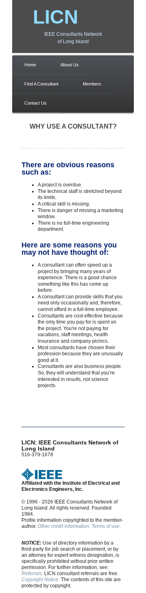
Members (92, 83)
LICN (55, 17)
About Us (69, 64)
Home (30, 64)
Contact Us (35, 103)
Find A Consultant (41, 83)
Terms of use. (106, 526)
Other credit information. (64, 526)
